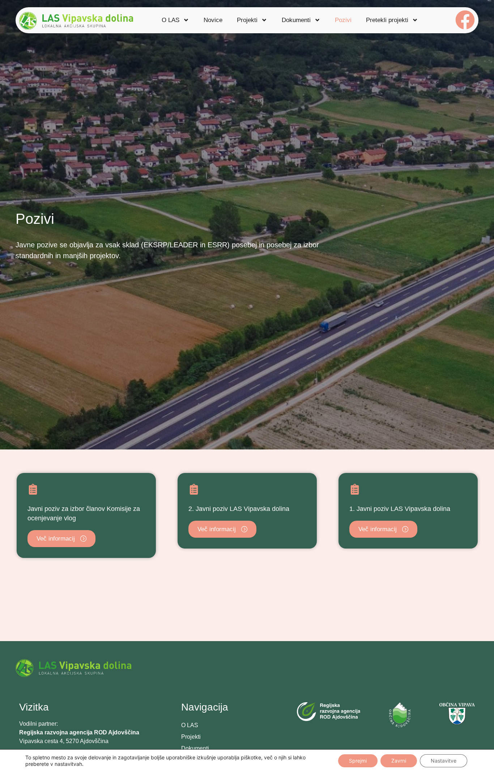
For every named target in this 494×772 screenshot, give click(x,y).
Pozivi (343, 20)
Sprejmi (358, 761)
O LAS (170, 20)
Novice (213, 20)
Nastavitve (443, 761)
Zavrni (398, 761)
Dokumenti (296, 20)
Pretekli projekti (387, 20)
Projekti (247, 20)
